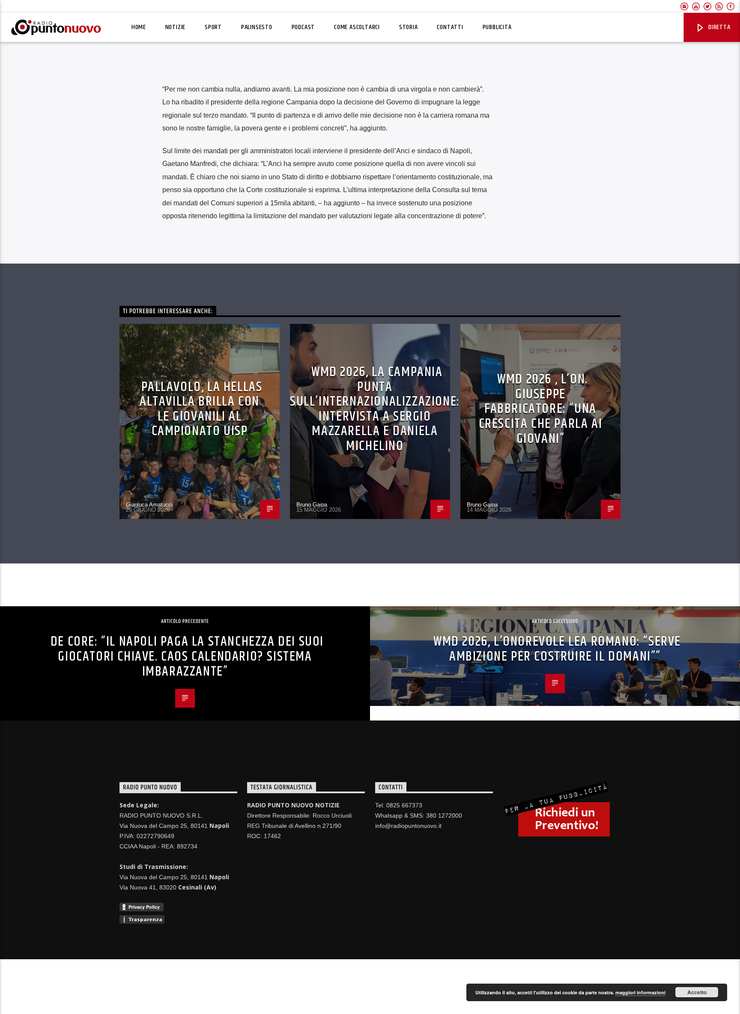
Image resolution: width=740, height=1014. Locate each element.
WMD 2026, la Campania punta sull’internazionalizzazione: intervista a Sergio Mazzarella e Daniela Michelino (375, 409)
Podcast (303, 27)
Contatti (450, 27)
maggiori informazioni (640, 992)
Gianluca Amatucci (149, 504)
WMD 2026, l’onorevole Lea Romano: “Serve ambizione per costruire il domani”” (557, 649)
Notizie (175, 27)
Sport (213, 27)
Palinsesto (256, 27)
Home (138, 27)
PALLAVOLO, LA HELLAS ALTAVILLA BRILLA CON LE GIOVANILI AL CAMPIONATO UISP (201, 409)
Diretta (718, 27)
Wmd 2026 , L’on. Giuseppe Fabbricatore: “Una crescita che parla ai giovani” (541, 409)
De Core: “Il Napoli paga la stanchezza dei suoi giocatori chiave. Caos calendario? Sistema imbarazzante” (187, 656)
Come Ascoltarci (357, 27)
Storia (408, 27)
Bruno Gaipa (311, 504)
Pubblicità (497, 27)
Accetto (697, 992)
